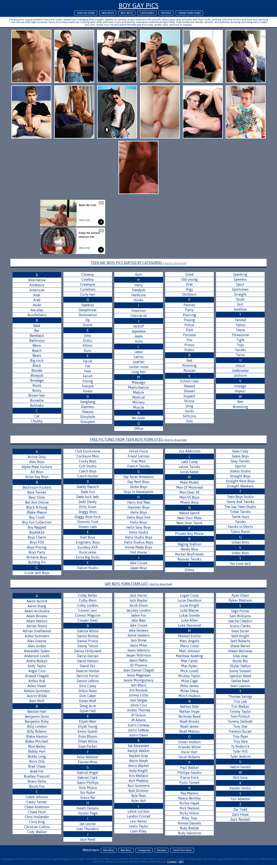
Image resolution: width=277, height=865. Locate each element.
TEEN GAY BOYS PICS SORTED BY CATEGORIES (138, 263)
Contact (172, 861)
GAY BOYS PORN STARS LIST (138, 584)
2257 (181, 861)
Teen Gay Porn (86, 13)
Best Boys (127, 13)
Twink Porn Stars (189, 13)
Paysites (166, 13)
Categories (147, 13)
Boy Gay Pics (139, 5)
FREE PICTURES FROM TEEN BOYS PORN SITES (138, 439)
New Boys (108, 13)
